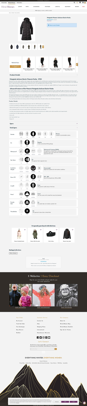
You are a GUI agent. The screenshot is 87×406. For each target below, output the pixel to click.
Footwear (47, 6)
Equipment (67, 6)
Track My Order (20, 323)
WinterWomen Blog (65, 323)
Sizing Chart (49, 20)
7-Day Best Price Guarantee (43, 0)
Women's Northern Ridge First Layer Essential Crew (28, 69)
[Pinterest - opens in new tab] (46, 338)
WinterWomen (11, 2)
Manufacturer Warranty (43, 332)
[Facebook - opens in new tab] (38, 338)
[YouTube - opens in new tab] (49, 338)
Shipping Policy (41, 326)
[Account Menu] (80, 2)
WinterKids (4, 2)
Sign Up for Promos (65, 329)
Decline (65, 401)
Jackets (20, 6)
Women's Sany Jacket (67, 241)
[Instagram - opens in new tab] (43, 338)
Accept (73, 401)
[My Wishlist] (77, 2)
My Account (19, 320)
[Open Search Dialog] (74, 2)
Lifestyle (57, 6)
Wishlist (18, 332)
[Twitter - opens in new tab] (41, 338)
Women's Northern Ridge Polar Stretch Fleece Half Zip (55, 69)
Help (38, 323)
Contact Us (40, 320)
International (40, 329)
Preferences (57, 401)
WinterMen (19, 2)
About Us (62, 320)
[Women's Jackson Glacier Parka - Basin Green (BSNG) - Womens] (28, 46)
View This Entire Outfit (15, 66)
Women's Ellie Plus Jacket (35, 241)
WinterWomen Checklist (66, 326)
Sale (83, 6)
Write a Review (13, 253)
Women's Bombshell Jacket (19, 241)
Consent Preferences (43, 361)
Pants (27, 6)
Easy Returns (19, 329)
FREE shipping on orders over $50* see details (43, 10)
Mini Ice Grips (51, 241)
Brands (77, 6)
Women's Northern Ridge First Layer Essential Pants (42, 69)
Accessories (36, 6)
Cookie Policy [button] (39, 401)
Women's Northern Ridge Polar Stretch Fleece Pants (69, 69)
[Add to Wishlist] (25, 229)
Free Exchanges (20, 326)
